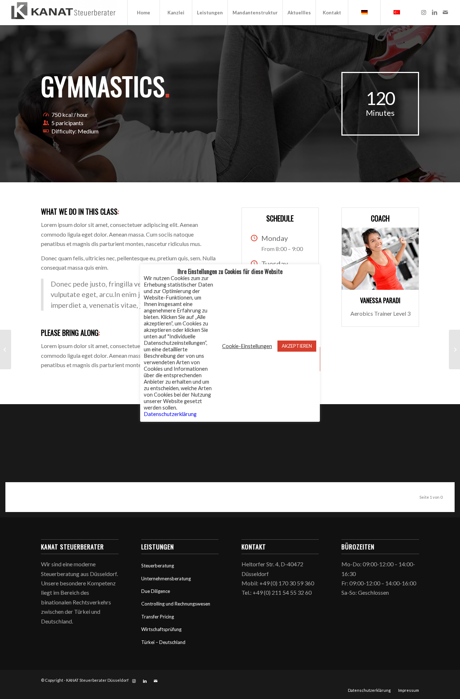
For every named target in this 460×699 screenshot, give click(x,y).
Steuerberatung (157, 565)
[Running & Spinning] (454, 349)
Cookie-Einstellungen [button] (247, 346)
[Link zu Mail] (445, 12)
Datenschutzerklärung (170, 414)
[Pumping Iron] (5, 349)
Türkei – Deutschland (163, 642)
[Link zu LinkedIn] (434, 12)
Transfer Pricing (157, 617)
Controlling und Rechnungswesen (175, 604)
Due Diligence (155, 591)
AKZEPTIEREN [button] (297, 346)
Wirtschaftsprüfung (161, 629)
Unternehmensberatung (166, 578)
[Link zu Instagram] (423, 12)
